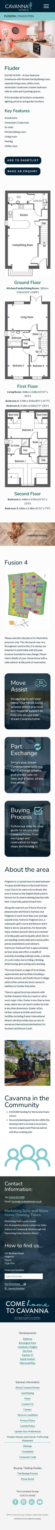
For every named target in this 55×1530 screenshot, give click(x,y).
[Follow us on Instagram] (23, 1502)
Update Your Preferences (27, 1431)
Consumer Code (27, 1456)
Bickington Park (27, 1342)
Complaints (28, 1451)
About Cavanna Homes (27, 1387)
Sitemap (27, 1445)
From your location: (14, 1270)
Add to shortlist (23, 160)
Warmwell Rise (27, 1362)
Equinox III (27, 1354)
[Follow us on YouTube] (40, 1502)
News (27, 1398)
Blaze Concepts (35, 1519)
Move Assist (27, 1478)
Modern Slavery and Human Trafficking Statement (27, 1438)
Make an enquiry (22, 171)
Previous (7, 40)
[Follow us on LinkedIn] (32, 1502)
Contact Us (27, 1403)
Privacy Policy (27, 1420)
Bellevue (27, 1338)
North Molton (27, 1359)
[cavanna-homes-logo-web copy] (19, 6)
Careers (27, 1409)
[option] (27, 39)
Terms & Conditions (27, 1414)
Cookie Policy (27, 1425)
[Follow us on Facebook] (15, 1502)
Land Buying (27, 1392)
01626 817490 (16, 1197)
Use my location (16, 1288)
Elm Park (27, 1350)
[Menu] (46, 6)
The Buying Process (27, 1473)
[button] (27, 1310)
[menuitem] (46, 6)
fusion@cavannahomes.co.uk (26, 1201)
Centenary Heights (27, 1346)
